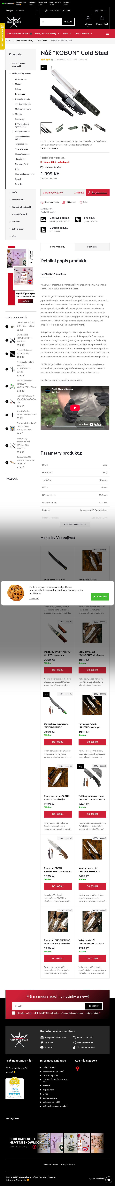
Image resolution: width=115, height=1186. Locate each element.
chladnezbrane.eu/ (85, 1042)
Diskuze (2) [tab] (92, 247)
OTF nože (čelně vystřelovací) (22, 125)
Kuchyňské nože (22, 131)
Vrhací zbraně (18, 199)
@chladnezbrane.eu (86, 1047)
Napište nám (48, 1090)
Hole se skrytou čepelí (24, 174)
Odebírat (93, 1006)
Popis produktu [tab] (57, 247)
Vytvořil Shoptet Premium (99, 1178)
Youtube (48, 1047)
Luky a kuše (17, 229)
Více (14, 236)
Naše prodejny (49, 1067)
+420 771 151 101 (85, 1037)
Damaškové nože (22, 99)
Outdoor (15, 221)
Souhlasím (102, 596)
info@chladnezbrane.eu (55, 1037)
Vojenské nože (21, 149)
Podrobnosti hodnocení (77, 59)
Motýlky (18, 114)
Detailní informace (48, 148)
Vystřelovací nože (23, 104)
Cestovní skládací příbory (22, 137)
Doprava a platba (50, 1075)
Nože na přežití (21, 164)
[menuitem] (19, 33)
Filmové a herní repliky (22, 207)
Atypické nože (21, 144)
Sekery (18, 89)
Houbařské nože (22, 154)
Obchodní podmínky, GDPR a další (55, 1080)
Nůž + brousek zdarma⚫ (18, 64)
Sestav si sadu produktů (53, 1071)
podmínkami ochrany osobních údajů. (82, 1013)
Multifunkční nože (23, 109)
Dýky (17, 169)
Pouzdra (18, 184)
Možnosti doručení (53, 167)
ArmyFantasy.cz (68, 1164)
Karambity (19, 119)
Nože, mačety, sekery (21, 73)
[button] (58, 673)
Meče (14, 192)
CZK (101, 10)
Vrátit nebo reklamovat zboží (55, 1106)
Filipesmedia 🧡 (22, 1180)
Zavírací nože (21, 79)
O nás (45, 1094)
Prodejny (9, 10)
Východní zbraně (19, 214)
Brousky (18, 179)
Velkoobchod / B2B (51, 1102)
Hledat (68, 21)
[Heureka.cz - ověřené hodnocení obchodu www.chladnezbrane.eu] (14, 1088)
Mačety (18, 84)
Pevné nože (20, 94)
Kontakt (21, 10)
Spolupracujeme (50, 1098)
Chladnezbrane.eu (50, 1164)
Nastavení (34, 599)
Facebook (49, 1042)
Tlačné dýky (20, 159)
